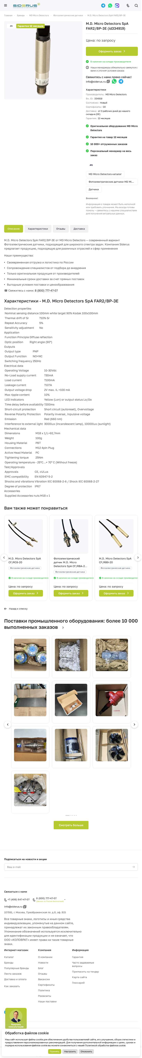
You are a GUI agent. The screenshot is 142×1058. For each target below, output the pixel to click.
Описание (14, 228)
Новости (43, 962)
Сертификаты (46, 984)
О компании (45, 957)
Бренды (8, 962)
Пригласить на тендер (85, 971)
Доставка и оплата (15, 979)
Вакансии (44, 979)
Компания (44, 950)
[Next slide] (134, 724)
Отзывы (60, 228)
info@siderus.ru (96, 81)
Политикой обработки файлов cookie (105, 1045)
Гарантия (77, 957)
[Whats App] (110, 5)
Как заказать (12, 986)
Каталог (9, 957)
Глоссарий (78, 982)
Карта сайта (79, 977)
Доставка (79, 228)
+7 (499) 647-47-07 (18, 899)
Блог (40, 968)
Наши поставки (47, 1001)
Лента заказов (12, 973)
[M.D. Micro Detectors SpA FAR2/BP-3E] (43, 60)
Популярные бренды (16, 968)
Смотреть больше (71, 825)
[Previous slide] (7, 724)
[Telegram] (103, 5)
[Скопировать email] (108, 81)
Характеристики (38, 228)
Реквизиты (44, 995)
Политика (44, 990)
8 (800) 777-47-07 (46, 290)
